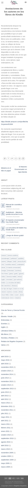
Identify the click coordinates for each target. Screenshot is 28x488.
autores (4, 261)
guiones (21, 273)
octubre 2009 (6, 456)
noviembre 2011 (7, 410)
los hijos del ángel (7, 288)
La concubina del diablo (13, 282)
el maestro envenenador (13, 267)
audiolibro (21, 258)
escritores (18, 270)
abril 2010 (4, 445)
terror (11, 298)
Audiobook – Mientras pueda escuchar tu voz (14, 213)
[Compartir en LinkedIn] (23, 158)
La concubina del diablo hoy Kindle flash (16, 229)
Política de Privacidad (13, 481)
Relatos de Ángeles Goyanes (12, 341)
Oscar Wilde (5, 295)
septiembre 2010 (7, 438)
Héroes (20, 276)
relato (11, 295)
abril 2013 (4, 396)
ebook (3, 267)
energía (4, 270)
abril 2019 (4, 356)
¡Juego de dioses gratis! (15, 235)
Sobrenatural (5, 298)
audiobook (14, 258)
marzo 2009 (5, 467)
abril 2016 (4, 364)
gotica (11, 273)
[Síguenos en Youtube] (25, 2)
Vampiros (17, 298)
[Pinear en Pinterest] (19, 158)
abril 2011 (4, 421)
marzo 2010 (5, 449)
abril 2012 (4, 399)
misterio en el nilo (18, 288)
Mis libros (4, 334)
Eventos (4, 324)
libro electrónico (6, 285)
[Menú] (2, 2)
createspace (20, 264)
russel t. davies (19, 295)
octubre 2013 (6, 385)
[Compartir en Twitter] (12, 158)
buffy (14, 261)
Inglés (3, 327)
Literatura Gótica (7, 331)
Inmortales (9, 279)
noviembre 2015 (7, 367)
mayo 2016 (5, 360)
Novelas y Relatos (8, 338)
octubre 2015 (6, 371)
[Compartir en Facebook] (8, 158)
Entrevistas (10, 270)
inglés (3, 279)
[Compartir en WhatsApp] (4, 158)
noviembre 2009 (7, 453)
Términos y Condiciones (14, 483)
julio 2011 (4, 413)
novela (15, 292)
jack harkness (18, 279)
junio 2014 (5, 378)
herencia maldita (11, 276)
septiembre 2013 (7, 388)
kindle (3, 282)
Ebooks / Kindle (7, 316)
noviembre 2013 (7, 381)
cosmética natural (10, 264)
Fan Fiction (5, 273)
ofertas (21, 292)
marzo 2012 (5, 403)
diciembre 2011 (6, 406)
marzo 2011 (5, 424)
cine (3, 264)
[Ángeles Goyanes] (14, 2)
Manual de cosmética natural (14, 205)
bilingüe (9, 261)
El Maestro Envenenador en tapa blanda (21, 169)
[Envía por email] (16, 158)
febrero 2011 (5, 428)
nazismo (9, 292)
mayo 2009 (5, 463)
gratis (16, 273)
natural (3, 292)
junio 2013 (5, 392)
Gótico (3, 276)
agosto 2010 (5, 442)
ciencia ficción (22, 261)
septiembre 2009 (7, 460)
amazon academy (13, 255)
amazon (4, 255)
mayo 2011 (5, 417)
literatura (14, 285)
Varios (3, 345)
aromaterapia (5, 258)
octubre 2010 (6, 435)
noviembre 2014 (7, 374)
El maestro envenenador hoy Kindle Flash (15, 221)
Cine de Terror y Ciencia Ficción (13, 310)
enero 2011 (5, 431)
